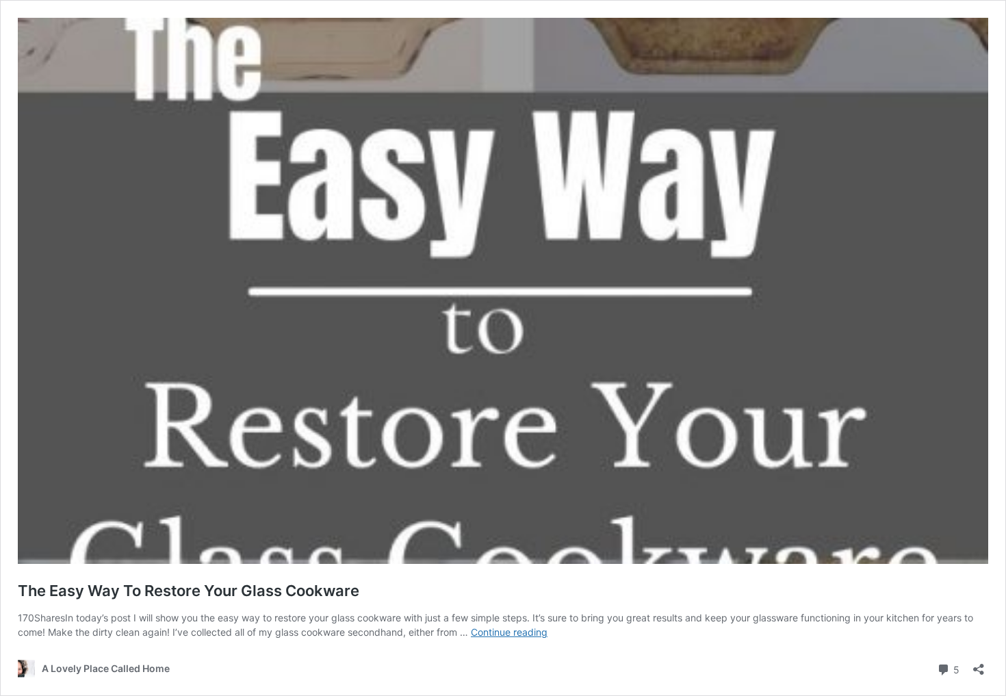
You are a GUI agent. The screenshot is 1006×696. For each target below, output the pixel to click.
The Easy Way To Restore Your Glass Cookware (188, 591)
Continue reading (509, 632)
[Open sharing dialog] (978, 664)
